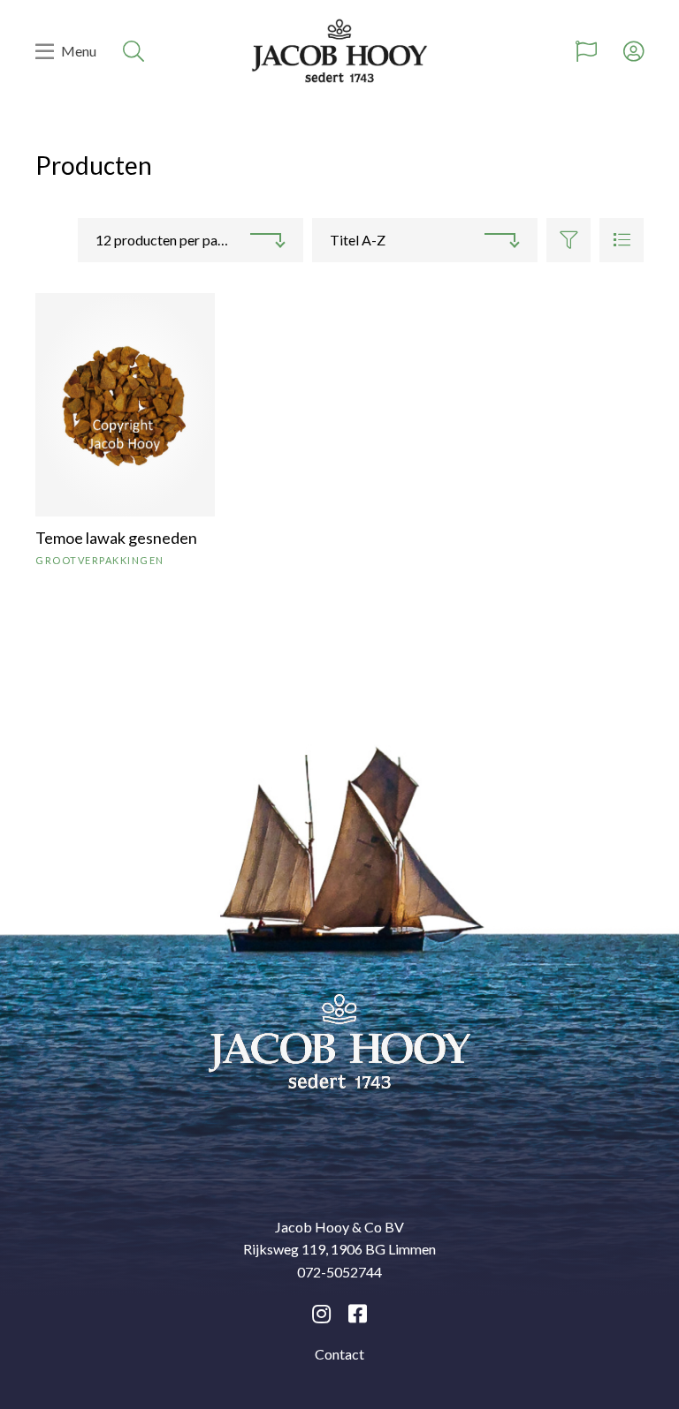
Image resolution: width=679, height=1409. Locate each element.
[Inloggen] (633, 51)
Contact (339, 1353)
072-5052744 (339, 1271)
